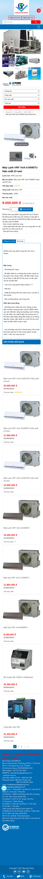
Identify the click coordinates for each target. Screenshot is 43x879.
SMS (22, 876)
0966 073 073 (15, 18)
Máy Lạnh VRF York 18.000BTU (17, 528)
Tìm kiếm (36, 22)
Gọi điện (9, 876)
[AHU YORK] (34, 60)
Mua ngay (27, 209)
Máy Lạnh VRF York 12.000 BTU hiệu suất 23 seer (21, 479)
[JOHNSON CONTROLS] (7, 84)
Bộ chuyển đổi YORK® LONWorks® (18, 677)
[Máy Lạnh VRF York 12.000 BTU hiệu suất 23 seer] (21, 460)
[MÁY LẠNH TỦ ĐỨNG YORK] (34, 73)
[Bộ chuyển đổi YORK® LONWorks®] (21, 659)
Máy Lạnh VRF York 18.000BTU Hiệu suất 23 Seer (21, 429)
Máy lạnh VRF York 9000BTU (16, 627)
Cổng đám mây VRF (12, 727)
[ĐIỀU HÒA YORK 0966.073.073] (21, 8)
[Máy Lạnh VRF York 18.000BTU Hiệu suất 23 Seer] (21, 410)
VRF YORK (27, 112)
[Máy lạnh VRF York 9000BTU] (21, 610)
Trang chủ (9, 112)
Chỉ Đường (36, 876)
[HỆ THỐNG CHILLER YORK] (21, 60)
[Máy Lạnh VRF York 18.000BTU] (21, 510)
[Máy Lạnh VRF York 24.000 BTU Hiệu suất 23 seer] (21, 361)
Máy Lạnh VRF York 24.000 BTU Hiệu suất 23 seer (21, 380)
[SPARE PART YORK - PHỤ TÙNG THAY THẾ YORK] (8, 60)
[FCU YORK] (8, 73)
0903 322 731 (28, 18)
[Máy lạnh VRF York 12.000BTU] (21, 560)
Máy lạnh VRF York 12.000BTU (16, 578)
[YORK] (17, 84)
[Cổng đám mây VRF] (21, 709)
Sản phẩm (18, 112)
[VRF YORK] (21, 73)
